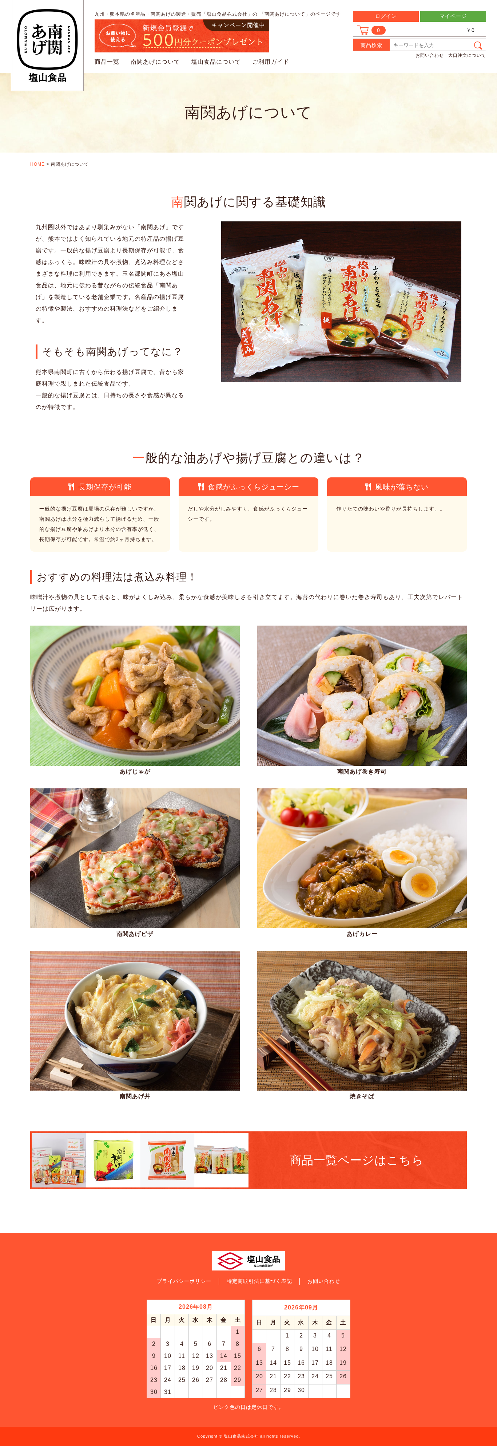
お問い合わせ (430, 55)
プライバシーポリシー (184, 1281)
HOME (37, 164)
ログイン (386, 16)
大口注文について (467, 55)
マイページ (453, 16)
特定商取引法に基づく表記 (259, 1281)
